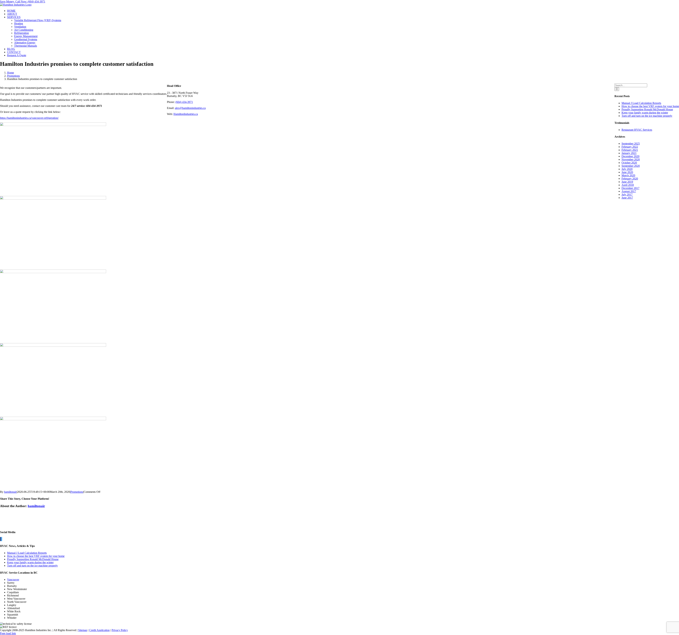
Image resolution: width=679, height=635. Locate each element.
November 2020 (631, 159)
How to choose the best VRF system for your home (650, 106)
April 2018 (628, 184)
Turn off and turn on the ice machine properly (647, 115)
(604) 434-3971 (184, 101)
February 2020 (630, 178)
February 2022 (630, 146)
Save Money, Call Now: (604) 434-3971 (22, 1)
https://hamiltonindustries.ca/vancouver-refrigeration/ (29, 117)
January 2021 (629, 153)
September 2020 (631, 165)
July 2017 (627, 194)
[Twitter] (1, 539)
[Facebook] (0, 539)
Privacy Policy (120, 630)
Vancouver (13, 579)
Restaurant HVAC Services (637, 129)
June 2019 (627, 181)
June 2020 (627, 172)
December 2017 (630, 188)
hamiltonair (10, 491)
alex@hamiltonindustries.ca (190, 107)
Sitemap (82, 630)
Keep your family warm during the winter (645, 112)
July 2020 (627, 169)
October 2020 (629, 162)
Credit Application (99, 630)
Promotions (76, 491)
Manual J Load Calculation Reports (641, 103)
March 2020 (628, 175)
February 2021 (630, 149)
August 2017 (629, 191)
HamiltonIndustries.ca (185, 114)
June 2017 (627, 197)
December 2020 (630, 156)
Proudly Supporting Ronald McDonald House (647, 109)
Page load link (8, 633)
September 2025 (631, 143)
